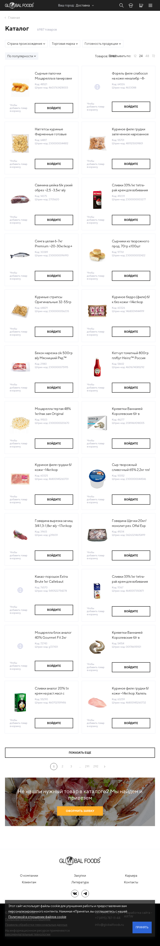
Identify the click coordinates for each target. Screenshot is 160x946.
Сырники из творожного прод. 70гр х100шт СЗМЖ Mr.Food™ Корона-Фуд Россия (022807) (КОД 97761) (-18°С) (130, 244)
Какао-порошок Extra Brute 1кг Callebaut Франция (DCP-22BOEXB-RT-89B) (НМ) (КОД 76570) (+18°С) (53, 579)
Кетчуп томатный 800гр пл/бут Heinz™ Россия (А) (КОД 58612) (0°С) (130, 356)
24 (141, 56)
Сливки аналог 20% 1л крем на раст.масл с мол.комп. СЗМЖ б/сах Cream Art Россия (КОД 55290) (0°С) (53, 691)
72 (153, 56)
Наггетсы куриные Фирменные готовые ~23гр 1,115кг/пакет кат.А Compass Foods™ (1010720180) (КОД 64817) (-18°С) (53, 132)
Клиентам (29, 882)
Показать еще (80, 752)
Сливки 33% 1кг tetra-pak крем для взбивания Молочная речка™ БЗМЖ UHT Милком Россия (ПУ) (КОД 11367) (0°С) (130, 579)
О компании (29, 875)
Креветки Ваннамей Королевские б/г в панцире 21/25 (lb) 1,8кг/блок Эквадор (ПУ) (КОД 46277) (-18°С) (130, 411)
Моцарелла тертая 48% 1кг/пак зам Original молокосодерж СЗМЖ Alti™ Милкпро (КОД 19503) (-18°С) (53, 411)
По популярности (20, 56)
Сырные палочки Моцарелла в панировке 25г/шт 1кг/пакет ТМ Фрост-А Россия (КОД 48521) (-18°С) (53, 76)
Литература (80, 882)
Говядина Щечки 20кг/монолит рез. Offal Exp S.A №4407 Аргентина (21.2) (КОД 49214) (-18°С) (131, 523)
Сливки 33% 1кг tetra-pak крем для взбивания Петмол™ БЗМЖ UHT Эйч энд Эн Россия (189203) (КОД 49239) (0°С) (130, 188)
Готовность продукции (101, 43)
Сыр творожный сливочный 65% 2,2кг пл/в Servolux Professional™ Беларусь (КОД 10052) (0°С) (131, 467)
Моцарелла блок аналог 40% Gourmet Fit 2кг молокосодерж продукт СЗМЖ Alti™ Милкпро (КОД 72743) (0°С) (53, 635)
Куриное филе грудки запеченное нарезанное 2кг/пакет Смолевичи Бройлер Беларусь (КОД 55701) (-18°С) (131, 132)
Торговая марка (63, 43)
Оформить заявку (80, 811)
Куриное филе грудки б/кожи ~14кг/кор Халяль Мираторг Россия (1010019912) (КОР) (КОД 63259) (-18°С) (131, 691)
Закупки (80, 875)
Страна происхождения (24, 43)
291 (87, 766)
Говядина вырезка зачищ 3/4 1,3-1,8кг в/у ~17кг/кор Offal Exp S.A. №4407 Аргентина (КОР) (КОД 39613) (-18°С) (54, 523)
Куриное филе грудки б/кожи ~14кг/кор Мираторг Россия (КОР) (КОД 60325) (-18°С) (53, 467)
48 (147, 56)
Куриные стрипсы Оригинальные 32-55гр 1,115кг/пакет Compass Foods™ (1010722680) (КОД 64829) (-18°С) (53, 300)
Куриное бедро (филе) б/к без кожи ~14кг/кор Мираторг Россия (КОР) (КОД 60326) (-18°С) (131, 300)
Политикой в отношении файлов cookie (37, 917)
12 (135, 56)
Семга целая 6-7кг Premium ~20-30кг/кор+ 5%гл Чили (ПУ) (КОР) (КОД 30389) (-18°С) (53, 244)
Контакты (131, 882)
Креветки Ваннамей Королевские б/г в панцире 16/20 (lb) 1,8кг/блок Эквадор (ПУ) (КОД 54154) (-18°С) (130, 635)
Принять (142, 927)
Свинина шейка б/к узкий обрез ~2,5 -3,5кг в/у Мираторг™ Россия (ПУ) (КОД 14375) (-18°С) (53, 188)
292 (95, 766)
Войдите (54, 108)
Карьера (131, 875)
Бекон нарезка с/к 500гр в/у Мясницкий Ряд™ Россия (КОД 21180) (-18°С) (54, 356)
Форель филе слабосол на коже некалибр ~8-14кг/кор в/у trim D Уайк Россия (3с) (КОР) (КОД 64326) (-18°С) (130, 76)
